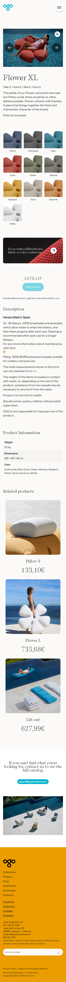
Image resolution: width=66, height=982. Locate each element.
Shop (6, 881)
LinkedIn (8, 910)
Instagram (9, 906)
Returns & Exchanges (13, 972)
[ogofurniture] (8, 7)
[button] (57, 34)
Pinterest (8, 915)
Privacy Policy (9, 968)
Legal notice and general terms (32, 968)
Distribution (10, 885)
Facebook (8, 901)
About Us (8, 895)
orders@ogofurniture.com (17, 934)
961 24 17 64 (9, 937)
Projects (8, 876)
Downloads (9, 890)
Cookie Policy (31, 972)
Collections (9, 872)
